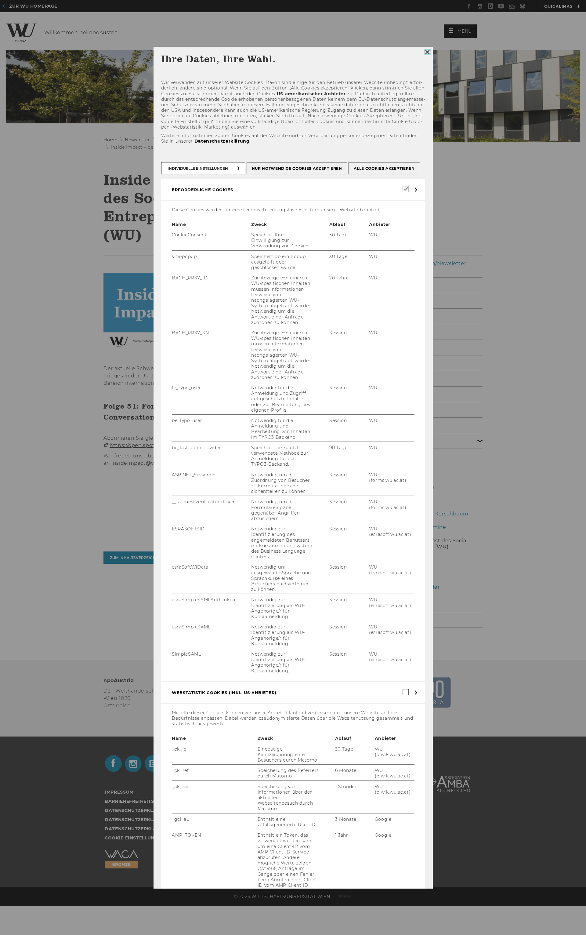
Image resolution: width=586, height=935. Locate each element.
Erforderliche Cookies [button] (202, 189)
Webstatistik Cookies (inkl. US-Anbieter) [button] (224, 692)
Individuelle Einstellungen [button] (198, 168)
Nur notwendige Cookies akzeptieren (296, 168)
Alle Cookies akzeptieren (384, 168)
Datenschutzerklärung (221, 141)
